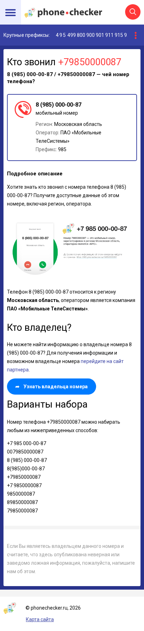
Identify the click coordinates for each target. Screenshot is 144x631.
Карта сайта (40, 619)
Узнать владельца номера (51, 386)
